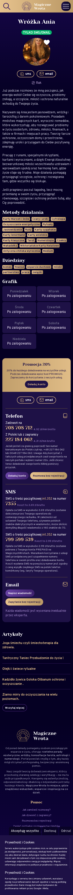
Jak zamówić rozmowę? (36, 809)
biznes (7, 267)
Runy (28, 229)
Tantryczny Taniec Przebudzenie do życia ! (33, 658)
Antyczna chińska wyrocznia (21, 251)
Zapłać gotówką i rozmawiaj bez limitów (36, 826)
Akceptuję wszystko (25, 831)
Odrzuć (66, 831)
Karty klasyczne (13, 240)
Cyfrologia (58, 219)
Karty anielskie (37, 235)
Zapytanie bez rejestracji (24, 602)
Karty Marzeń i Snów (16, 219)
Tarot (30, 240)
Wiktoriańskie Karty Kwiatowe (39, 245)
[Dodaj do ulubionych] (47, 42)
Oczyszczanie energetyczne (21, 224)
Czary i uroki (40, 219)
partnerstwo (11, 272)
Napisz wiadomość (20, 593)
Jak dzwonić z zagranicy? (36, 815)
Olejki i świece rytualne (19, 669)
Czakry (61, 240)
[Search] (7, 6)
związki (37, 272)
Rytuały (48, 224)
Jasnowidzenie (12, 229)
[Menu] (66, 6)
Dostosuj (50, 831)
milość (58, 267)
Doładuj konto (36, 384)
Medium (48, 251)
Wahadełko (10, 245)
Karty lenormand (14, 235)
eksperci (52, 771)
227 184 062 (19, 439)
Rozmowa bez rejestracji (48, 475)
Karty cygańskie (45, 229)
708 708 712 (19, 428)
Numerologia (45, 240)
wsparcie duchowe (38, 267)
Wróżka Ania (36, 22)
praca (25, 272)
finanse (19, 267)
